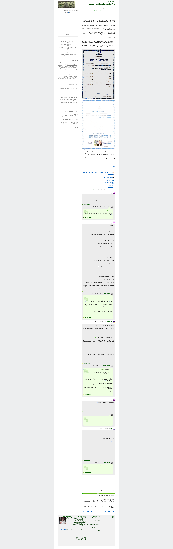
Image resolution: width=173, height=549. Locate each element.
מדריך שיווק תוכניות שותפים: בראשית (67, 44)
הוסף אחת (92, 189)
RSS (68, 12)
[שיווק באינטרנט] (66, 4)
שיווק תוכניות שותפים (74, 125)
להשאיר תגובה (110, 187)
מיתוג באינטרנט (65, 118)
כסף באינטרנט (65, 116)
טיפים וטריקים (65, 115)
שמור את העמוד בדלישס (108, 177)
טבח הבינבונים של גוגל (68, 51)
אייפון (99, 530)
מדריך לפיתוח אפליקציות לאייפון (94, 523)
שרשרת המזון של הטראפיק (72, 109)
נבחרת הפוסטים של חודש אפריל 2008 (90, 172)
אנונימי (110, 398)
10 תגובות (94, 12)
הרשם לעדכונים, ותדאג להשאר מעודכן (106, 172)
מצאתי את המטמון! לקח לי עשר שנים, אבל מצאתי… (68, 97)
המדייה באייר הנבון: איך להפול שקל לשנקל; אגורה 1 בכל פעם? (68, 89)
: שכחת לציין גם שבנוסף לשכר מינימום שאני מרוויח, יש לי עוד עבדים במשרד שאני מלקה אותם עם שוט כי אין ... (79, 524)
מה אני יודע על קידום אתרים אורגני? (67, 41)
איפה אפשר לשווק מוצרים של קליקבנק (93, 524)
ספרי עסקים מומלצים (74, 119)
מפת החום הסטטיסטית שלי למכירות (108, 511)
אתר (92, 490)
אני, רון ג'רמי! (75, 91)
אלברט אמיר (109, 321)
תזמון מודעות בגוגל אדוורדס (87, 511)
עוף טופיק (66, 119)
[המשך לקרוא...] (63, 529)
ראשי (114, 8)
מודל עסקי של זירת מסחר (95, 527)
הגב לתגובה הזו (87, 204)
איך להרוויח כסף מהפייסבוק (95, 517)
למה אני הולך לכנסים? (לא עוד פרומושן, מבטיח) (68, 102)
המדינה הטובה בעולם (96, 528)
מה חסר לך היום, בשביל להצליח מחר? (70, 111)
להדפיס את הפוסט (109, 183)
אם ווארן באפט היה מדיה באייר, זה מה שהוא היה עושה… (68, 95)
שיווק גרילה (66, 123)
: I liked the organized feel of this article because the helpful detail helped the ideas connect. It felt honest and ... (68, 63)
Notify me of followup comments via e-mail (105, 495)
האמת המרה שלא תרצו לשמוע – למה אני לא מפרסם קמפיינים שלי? (68, 55)
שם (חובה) (113, 490)
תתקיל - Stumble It (109, 180)
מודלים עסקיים (97, 520)
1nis (111, 428)
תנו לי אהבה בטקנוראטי (108, 175)
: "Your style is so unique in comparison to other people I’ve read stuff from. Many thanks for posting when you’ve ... (68, 73)
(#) (82, 195)
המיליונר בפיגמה (106, 206)
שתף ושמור (111, 185)
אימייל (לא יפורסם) (99, 490)
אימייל (64, 12)
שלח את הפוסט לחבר (109, 182)
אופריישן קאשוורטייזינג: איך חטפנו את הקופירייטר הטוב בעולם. (68, 100)
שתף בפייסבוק (110, 174)
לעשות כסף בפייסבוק (96, 521)
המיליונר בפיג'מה (106, 3)
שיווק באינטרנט (65, 122)
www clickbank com (96, 518)
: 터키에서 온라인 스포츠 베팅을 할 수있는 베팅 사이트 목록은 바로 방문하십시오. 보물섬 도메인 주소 (68, 83)
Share (114, 166)
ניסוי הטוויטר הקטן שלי (73, 106)
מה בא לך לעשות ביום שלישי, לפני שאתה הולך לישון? (67, 48)
